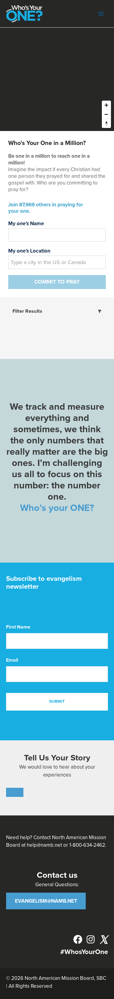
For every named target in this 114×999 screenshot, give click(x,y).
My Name (26, 223)
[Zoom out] (106, 114)
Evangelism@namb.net (46, 901)
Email (12, 660)
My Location (29, 251)
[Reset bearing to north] (106, 123)
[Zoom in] (106, 105)
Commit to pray (57, 282)
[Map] (57, 79)
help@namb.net (44, 845)
